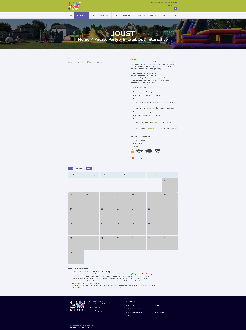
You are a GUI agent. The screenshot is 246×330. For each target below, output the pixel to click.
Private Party (81, 15)
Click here (147, 85)
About (152, 15)
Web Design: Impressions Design (81, 327)
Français (157, 316)
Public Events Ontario (100, 15)
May (71, 168)
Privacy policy (159, 312)
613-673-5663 (172, 5)
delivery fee (155, 102)
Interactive (158, 39)
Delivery (140, 15)
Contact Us (166, 15)
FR (175, 15)
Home (84, 39)
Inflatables (133, 39)
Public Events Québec (123, 15)
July (88, 168)
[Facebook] (175, 8)
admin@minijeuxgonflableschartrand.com (163, 3)
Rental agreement (141, 158)
